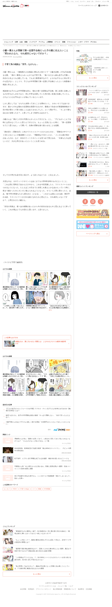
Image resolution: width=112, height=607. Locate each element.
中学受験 (47, 489)
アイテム (42, 42)
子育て (67, 1)
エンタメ (7, 489)
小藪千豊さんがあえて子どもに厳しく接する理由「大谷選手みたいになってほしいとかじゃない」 (38, 423)
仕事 (16, 42)
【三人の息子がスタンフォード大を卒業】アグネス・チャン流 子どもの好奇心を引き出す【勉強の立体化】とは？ (38, 409)
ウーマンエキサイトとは (47, 586)
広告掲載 (89, 589)
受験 (39, 489)
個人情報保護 (57, 589)
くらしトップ (8, 42)
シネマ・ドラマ (83, 42)
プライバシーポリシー (43, 589)
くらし (72, 1)
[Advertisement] (56, 24)
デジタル (93, 42)
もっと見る (37, 574)
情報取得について (70, 589)
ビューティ (83, 1)
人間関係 (49, 42)
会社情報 (23, 589)
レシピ (77, 1)
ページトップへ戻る (93, 233)
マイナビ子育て (17, 56)
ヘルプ (70, 586)
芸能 (63, 42)
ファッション (71, 42)
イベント (57, 42)
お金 (21, 42)
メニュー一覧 (105, 1)
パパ (33, 489)
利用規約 (31, 589)
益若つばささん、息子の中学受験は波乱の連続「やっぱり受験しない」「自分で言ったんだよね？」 (38, 416)
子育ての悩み (24, 489)
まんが (88, 1)
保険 (25, 42)
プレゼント (98, 1)
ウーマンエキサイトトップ (87, 5)
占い (93, 1)
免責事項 (81, 589)
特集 (78, 51)
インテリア (33, 42)
